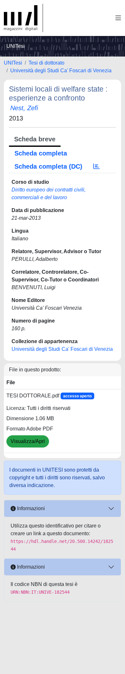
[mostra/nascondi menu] (118, 18)
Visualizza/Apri (28, 441)
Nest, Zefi (24, 107)
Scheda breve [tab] (34, 139)
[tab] (96, 166)
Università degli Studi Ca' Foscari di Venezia (61, 70)
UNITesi (13, 63)
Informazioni (30, 508)
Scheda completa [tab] (40, 153)
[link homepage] (23, 18)
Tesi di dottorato (46, 63)
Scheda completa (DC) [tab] (48, 166)
